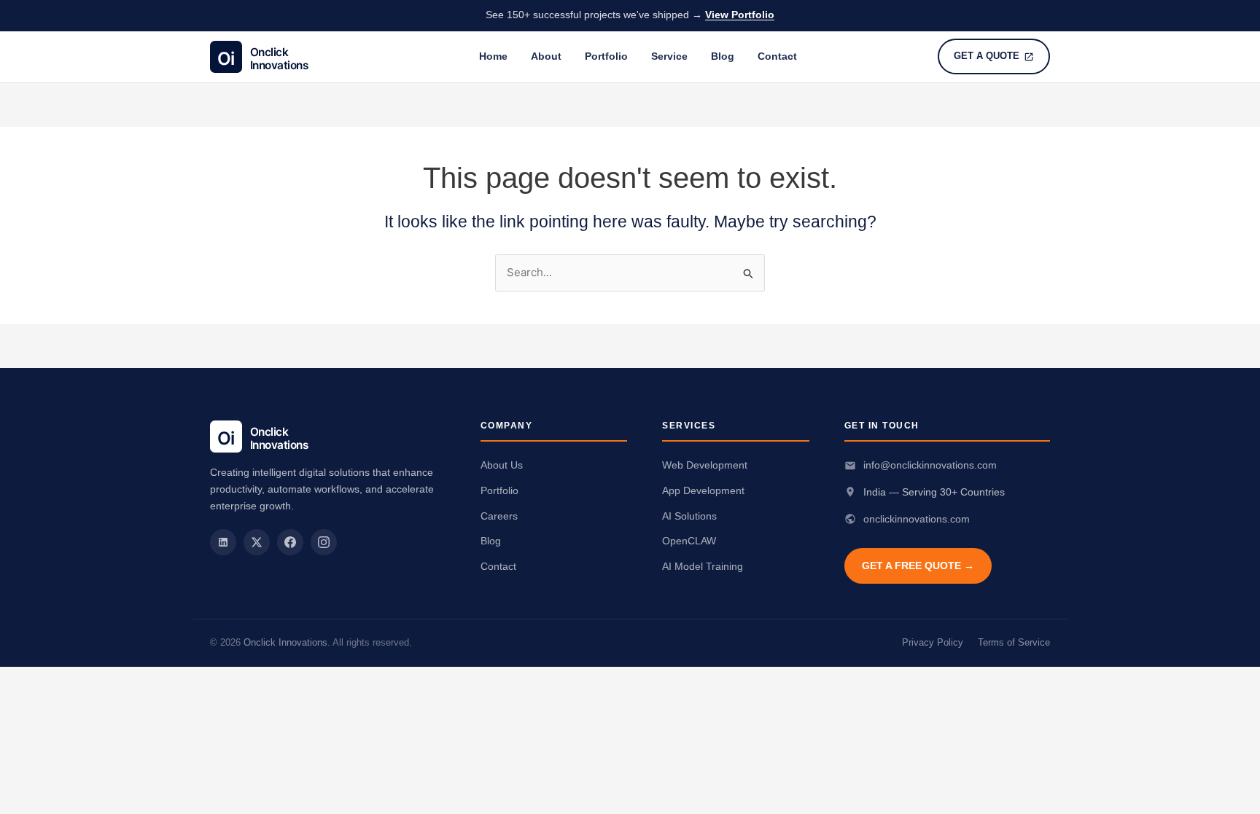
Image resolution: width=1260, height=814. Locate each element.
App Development (703, 490)
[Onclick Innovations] (274, 57)
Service (669, 56)
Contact (777, 56)
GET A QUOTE (986, 55)
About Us (502, 465)
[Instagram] (324, 542)
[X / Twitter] (257, 542)
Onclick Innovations (285, 642)
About (546, 56)
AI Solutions (689, 516)
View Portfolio (739, 14)
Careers (499, 516)
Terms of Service (1014, 642)
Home (493, 56)
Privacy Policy (932, 642)
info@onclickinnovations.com (930, 465)
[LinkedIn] (223, 542)
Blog (722, 56)
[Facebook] (290, 542)
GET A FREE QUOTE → (918, 565)
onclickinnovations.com (916, 519)
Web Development (704, 465)
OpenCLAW (689, 541)
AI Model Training (702, 566)
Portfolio (606, 56)
